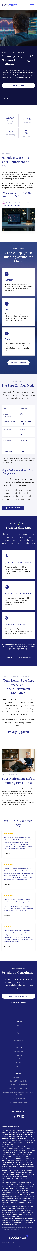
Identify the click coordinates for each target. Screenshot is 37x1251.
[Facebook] (18, 1116)
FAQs (18, 1033)
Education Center (18, 1077)
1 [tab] (2, 98)
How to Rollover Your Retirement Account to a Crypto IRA (18, 1093)
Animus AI (18, 1055)
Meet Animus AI (18, 91)
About (18, 1025)
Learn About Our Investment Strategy (18, 733)
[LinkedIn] (22, 1116)
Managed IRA (18, 1051)
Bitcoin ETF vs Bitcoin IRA (18, 1081)
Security (18, 1066)
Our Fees (19, 1062)
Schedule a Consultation (18, 996)
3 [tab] (7, 98)
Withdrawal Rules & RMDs (19, 1102)
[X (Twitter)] (14, 1116)
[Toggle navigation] (32, 5)
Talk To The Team (14, 508)
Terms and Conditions (29, 1245)
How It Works (18, 85)
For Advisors (18, 1040)
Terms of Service (11, 1230)
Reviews (18, 1029)
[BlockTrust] (10, 5)
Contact (18, 1037)
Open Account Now (18, 363)
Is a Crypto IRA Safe (18, 1098)
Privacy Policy (18, 1247)
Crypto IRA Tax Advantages (18, 1088)
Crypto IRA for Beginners (18, 1085)
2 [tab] (5, 98)
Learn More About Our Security (19, 658)
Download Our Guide (18, 1002)
